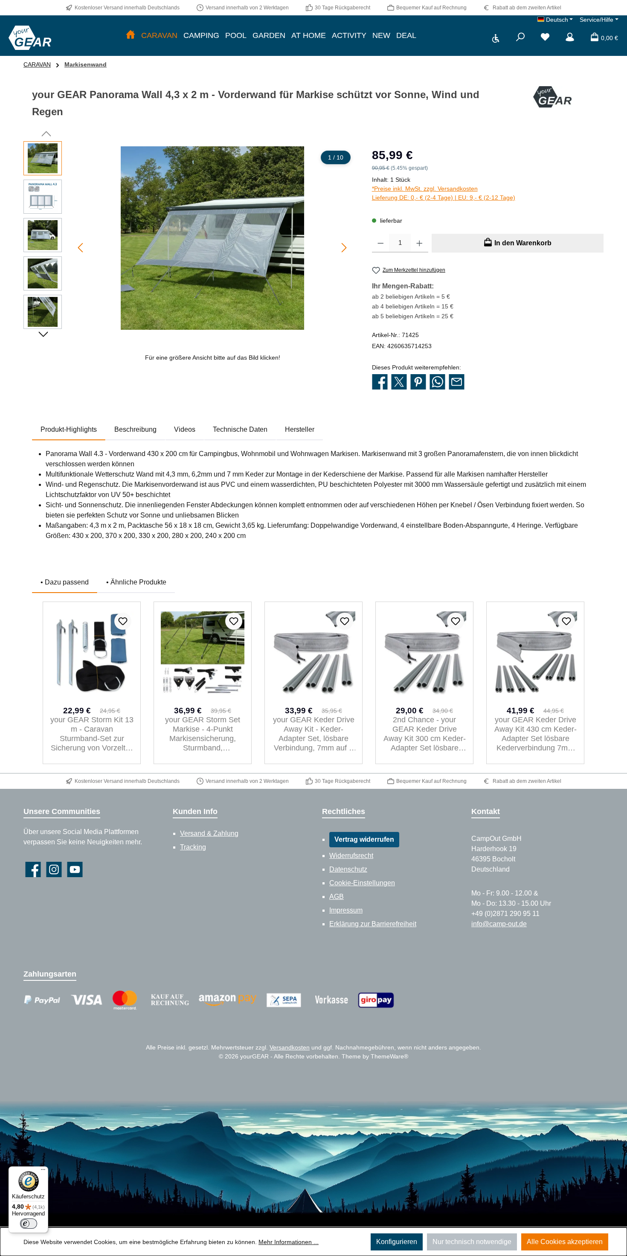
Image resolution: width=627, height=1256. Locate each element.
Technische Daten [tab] (240, 429)
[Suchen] (520, 38)
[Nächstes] (343, 248)
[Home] (130, 35)
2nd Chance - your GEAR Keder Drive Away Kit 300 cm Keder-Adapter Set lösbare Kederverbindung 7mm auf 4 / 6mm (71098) (424, 734)
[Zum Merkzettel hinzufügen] (122, 621)
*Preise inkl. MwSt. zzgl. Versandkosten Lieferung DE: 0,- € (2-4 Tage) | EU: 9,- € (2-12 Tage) (443, 193)
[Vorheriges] (81, 248)
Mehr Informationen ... (288, 1242)
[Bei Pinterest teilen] (418, 382)
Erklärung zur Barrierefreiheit (372, 923)
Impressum (346, 910)
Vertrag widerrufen (364, 839)
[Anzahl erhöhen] (419, 243)
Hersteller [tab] (299, 429)
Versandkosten (290, 1047)
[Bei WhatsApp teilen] (437, 382)
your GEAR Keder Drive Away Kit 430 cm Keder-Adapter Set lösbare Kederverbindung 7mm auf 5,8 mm (535, 734)
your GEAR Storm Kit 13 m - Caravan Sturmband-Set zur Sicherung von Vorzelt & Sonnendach (92, 734)
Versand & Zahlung (209, 833)
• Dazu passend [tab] (65, 582)
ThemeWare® (389, 1056)
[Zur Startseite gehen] (30, 37)
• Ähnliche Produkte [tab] (136, 582)
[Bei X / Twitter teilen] (399, 382)
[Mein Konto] (570, 38)
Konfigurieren (396, 1241)
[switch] (28, 1223)
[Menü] (43, 1171)
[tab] (68, 429)
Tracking (193, 847)
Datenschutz (348, 869)
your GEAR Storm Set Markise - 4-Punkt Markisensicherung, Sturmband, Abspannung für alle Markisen (202, 734)
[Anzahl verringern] (380, 243)
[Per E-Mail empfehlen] (456, 382)
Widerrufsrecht (351, 855)
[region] (189, 254)
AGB (336, 896)
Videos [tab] (184, 429)
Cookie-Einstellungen (362, 883)
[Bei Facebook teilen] (379, 382)
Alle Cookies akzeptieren (565, 1241)
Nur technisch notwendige (472, 1241)
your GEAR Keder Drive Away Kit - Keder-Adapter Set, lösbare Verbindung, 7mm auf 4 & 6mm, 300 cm (313, 734)
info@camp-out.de (499, 923)
